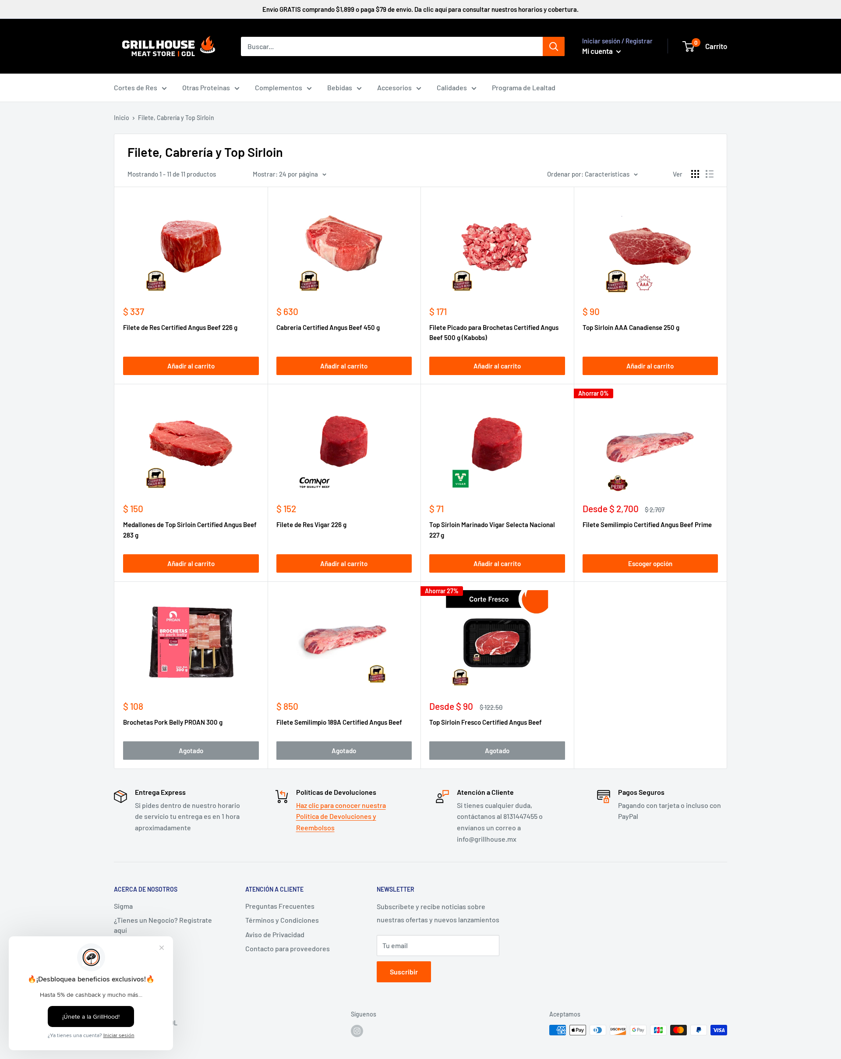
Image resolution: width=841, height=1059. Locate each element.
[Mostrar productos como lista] (710, 174)
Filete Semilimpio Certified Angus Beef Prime (647, 524)
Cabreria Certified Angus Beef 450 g (328, 327)
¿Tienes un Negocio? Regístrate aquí (163, 925)
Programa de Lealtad (523, 87)
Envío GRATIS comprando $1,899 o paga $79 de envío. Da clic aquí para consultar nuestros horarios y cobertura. (420, 9)
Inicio (121, 117)
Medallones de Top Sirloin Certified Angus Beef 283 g (190, 529)
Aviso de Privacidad (274, 934)
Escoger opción (650, 563)
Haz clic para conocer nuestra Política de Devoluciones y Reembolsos (341, 816)
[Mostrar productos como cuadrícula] (695, 174)
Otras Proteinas (206, 87)
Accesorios (394, 87)
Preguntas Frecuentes (279, 906)
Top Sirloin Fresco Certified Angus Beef (485, 722)
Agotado (191, 750)
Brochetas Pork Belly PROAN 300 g (173, 722)
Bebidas (339, 87)
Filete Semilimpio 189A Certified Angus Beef (339, 722)
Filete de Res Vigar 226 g (311, 524)
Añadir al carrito (191, 366)
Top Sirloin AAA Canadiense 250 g (631, 327)
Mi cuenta (598, 50)
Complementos (278, 87)
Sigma (123, 906)
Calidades (452, 87)
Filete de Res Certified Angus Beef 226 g (180, 327)
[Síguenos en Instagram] (357, 1031)
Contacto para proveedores (287, 948)
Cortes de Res (135, 87)
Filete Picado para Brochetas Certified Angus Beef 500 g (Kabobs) (493, 332)
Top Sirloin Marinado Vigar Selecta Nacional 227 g (492, 529)
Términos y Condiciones (282, 920)
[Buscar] (554, 46)
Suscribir (404, 971)
